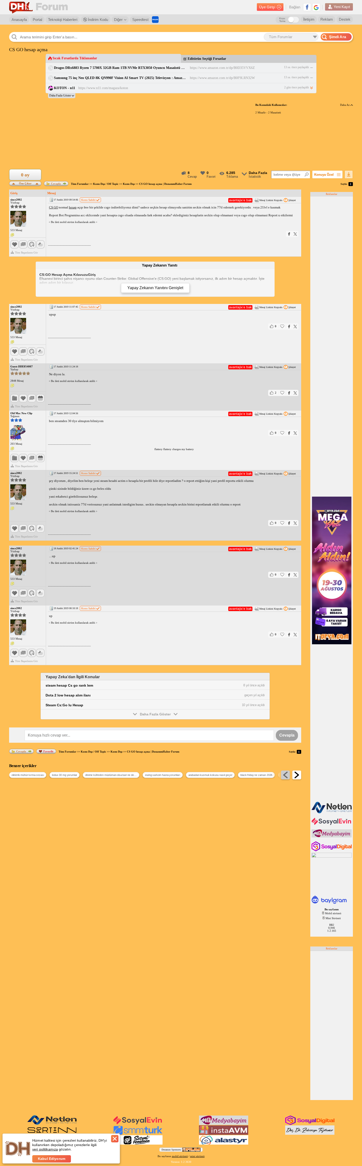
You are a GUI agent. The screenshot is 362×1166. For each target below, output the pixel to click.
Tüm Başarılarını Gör (26, 252)
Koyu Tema (282, 19)
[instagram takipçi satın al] (332, 850)
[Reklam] (155, 19)
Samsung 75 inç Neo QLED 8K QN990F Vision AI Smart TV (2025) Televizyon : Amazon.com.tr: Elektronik (120, 78)
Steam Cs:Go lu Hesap (64, 705)
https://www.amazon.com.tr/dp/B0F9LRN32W (222, 78)
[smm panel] (332, 836)
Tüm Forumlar (80, 183)
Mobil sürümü (333, 913)
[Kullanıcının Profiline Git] (18, 219)
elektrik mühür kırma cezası (28, 774)
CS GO (53, 207)
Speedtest (140, 19)
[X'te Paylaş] (295, 234)
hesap (73, 207)
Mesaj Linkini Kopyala (270, 200)
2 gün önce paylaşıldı (296, 87)
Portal (37, 19)
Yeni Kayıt (342, 7)
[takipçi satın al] (332, 824)
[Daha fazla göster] (61, 95)
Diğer (118, 19)
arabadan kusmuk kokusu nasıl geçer (210, 774)
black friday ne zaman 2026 (256, 774)
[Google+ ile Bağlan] (316, 7)
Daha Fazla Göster (155, 714)
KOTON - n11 (64, 88)
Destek (344, 19)
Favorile (48, 751)
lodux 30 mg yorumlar (64, 774)
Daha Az (345, 104)
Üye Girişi (267, 7)
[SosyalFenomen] (138, 1143)
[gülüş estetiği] (309, 1133)
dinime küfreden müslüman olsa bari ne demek (112, 774)
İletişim (308, 19)
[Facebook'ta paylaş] (289, 234)
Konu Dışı (129, 183)
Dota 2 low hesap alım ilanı (68, 695)
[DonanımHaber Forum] (39, 7)
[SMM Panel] (138, 1133)
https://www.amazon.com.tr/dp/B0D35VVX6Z (222, 68)
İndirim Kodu (97, 19)
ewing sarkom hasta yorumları (162, 774)
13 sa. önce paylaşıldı (296, 67)
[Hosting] (332, 812)
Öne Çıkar (25, 183)
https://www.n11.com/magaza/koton (103, 88)
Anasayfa (19, 19)
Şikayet (292, 200)
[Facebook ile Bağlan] (307, 7)
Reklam (326, 19)
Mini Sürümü (333, 918)
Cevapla (56, 183)
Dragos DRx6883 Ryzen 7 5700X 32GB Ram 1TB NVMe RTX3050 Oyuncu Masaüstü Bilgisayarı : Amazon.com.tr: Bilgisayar (120, 68)
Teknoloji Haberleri (62, 19)
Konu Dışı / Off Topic (105, 183)
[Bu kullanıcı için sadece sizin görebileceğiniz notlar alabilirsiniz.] (12, 235)
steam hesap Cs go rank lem (69, 685)
